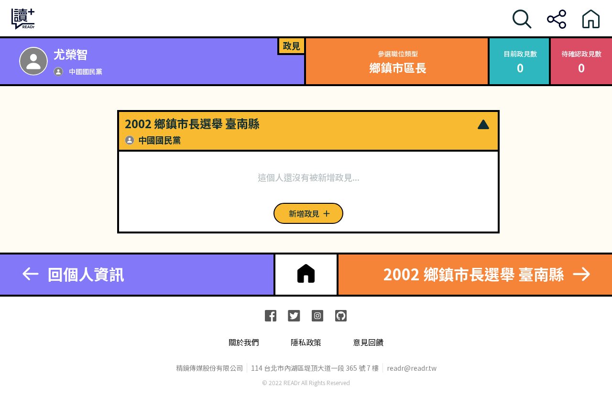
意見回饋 (368, 342)
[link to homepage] (306, 274)
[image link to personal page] (33, 61)
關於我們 (244, 342)
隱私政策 (306, 342)
